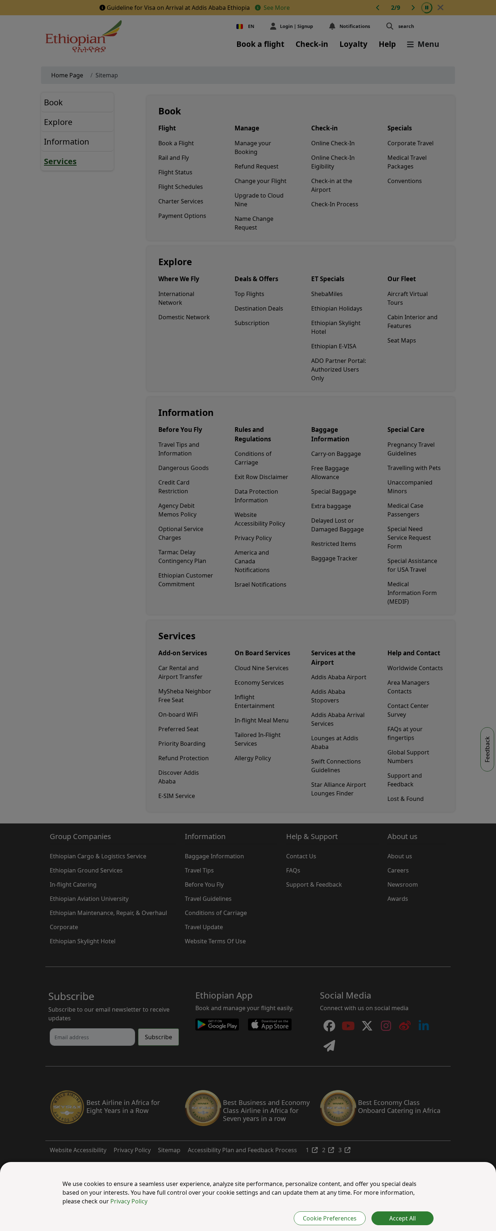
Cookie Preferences (330, 1218)
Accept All (402, 1218)
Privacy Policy (128, 1201)
